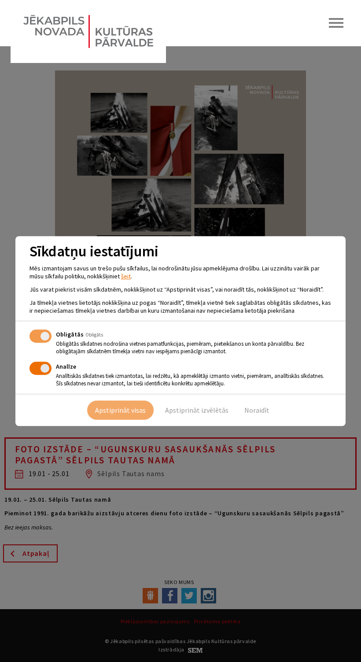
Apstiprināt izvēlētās (196, 410)
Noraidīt (256, 410)
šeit (126, 276)
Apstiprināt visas (120, 410)
